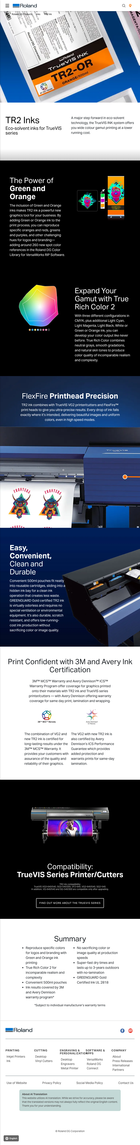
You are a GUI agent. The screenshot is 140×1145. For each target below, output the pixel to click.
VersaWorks (95, 1059)
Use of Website (17, 1083)
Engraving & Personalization (74, 1052)
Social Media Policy (89, 1083)
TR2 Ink (48, 14)
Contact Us (125, 1083)
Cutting (40, 1050)
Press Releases (122, 1061)
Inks (38, 14)
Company (118, 1050)
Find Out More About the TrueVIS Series (70, 903)
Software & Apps (95, 1052)
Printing (12, 1050)
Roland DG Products (22, 14)
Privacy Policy (51, 1083)
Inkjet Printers (16, 1057)
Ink (8, 1061)
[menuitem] (130, 5)
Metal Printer (69, 1068)
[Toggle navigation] (7, 5)
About (116, 1057)
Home (7, 14)
